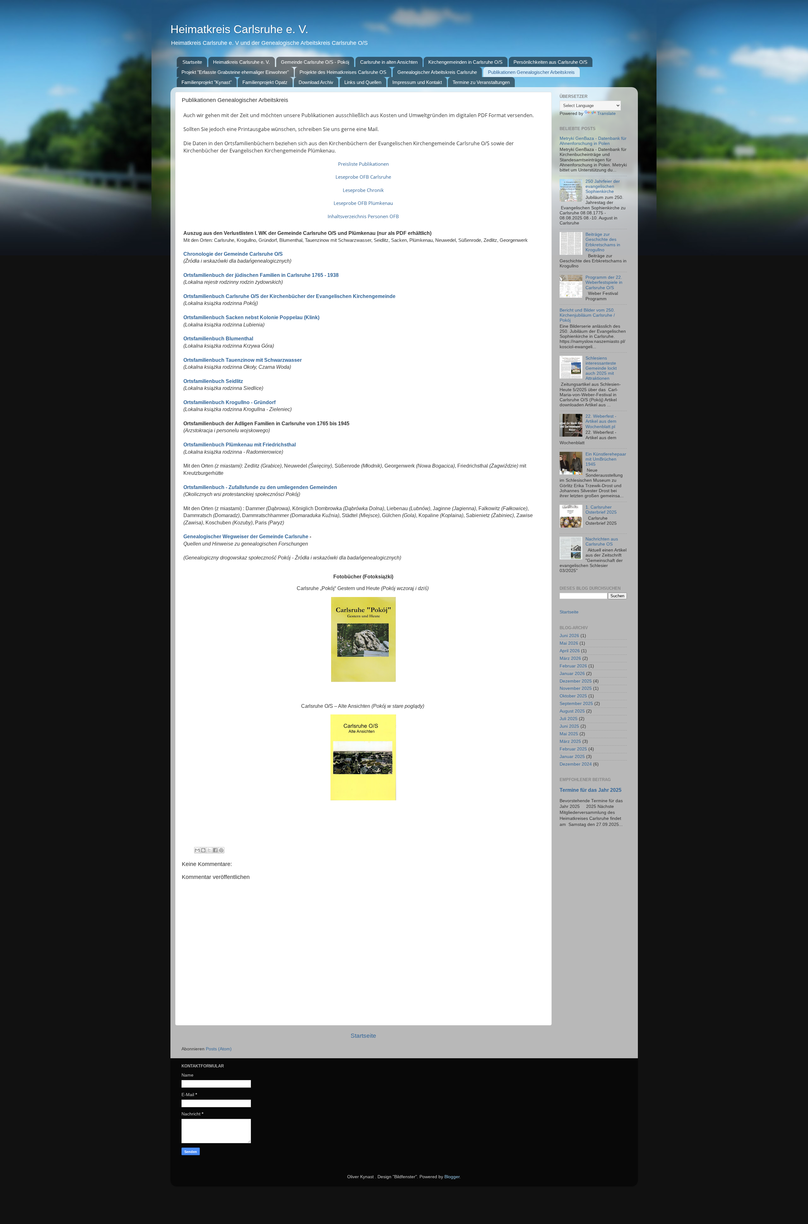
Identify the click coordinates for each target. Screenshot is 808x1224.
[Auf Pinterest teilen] (221, 850)
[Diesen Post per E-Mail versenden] (197, 850)
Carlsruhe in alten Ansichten (389, 62)
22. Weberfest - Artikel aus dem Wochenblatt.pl (600, 421)
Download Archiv (316, 82)
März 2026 (570, 658)
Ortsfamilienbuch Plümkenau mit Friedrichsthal (239, 444)
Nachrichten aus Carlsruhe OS (601, 541)
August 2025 (572, 711)
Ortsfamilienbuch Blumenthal (218, 338)
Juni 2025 (569, 726)
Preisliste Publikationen (363, 164)
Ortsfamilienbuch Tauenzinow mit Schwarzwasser (243, 360)
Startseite (192, 62)
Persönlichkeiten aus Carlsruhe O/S (550, 62)
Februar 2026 (573, 666)
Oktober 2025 (573, 696)
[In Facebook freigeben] (215, 850)
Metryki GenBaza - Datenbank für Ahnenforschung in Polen (593, 141)
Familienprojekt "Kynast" (206, 82)
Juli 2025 (569, 718)
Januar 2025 (572, 756)
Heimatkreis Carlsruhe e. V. (239, 29)
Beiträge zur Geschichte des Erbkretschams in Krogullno (602, 242)
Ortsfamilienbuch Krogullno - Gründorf (229, 402)
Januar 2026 (572, 673)
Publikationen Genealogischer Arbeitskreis (531, 72)
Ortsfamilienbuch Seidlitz (213, 381)
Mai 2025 (569, 733)
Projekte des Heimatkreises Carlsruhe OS (343, 72)
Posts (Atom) (219, 1049)
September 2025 (576, 703)
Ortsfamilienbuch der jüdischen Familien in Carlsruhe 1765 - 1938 (261, 275)
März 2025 (570, 741)
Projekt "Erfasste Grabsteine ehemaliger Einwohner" (235, 72)
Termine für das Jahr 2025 (590, 790)
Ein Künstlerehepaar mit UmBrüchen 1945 (605, 459)
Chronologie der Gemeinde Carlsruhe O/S (233, 254)
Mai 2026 (569, 643)
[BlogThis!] (203, 850)
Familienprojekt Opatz (265, 82)
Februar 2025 (573, 749)
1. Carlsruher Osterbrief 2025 (601, 510)
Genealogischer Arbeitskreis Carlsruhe (437, 72)
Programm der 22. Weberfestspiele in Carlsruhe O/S (603, 282)
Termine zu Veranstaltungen (481, 82)
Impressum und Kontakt (417, 82)
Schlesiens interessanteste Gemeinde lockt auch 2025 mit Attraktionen (601, 368)
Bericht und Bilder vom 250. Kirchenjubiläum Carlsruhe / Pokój (587, 315)
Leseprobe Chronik (363, 190)
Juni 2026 (569, 635)
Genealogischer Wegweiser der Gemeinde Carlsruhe (245, 536)
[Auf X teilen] (209, 850)
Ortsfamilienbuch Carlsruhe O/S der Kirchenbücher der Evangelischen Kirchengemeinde (289, 296)
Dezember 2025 (576, 681)
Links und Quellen (362, 82)
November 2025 (576, 688)
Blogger (452, 1176)
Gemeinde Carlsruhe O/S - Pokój (315, 62)
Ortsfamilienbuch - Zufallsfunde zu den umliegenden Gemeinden (260, 487)
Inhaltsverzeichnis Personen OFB (363, 216)
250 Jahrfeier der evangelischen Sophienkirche (602, 186)
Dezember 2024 (576, 764)
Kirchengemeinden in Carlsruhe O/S (465, 62)
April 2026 (570, 650)
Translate (606, 113)
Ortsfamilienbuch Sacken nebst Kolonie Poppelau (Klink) (251, 317)
